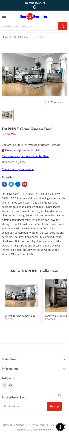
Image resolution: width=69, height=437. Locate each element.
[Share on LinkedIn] (18, 184)
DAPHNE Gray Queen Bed (20, 315)
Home (5, 37)
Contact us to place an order (18, 169)
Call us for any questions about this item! (25, 156)
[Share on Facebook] (4, 184)
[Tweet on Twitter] (11, 184)
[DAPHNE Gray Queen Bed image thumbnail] (7, 115)
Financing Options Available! (21, 150)
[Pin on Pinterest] (24, 184)
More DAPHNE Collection (34, 271)
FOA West (11, 134)
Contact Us (22, 424)
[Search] (62, 26)
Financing (7, 424)
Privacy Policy (38, 424)
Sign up (54, 406)
